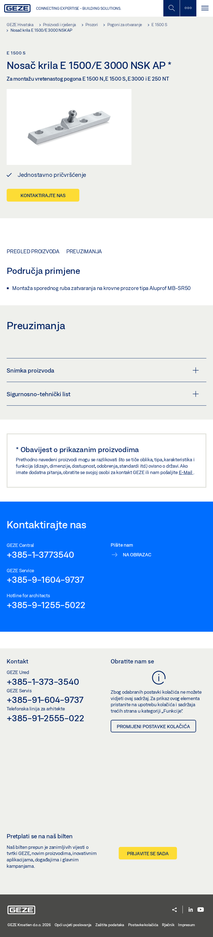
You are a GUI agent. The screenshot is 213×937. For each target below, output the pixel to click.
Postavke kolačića (143, 925)
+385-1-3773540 (40, 554)
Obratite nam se (132, 661)
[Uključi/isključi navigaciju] (204, 8)
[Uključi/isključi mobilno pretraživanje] (171, 8)
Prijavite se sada (148, 853)
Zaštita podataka (109, 925)
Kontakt (17, 661)
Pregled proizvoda (33, 251)
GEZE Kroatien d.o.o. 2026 (29, 925)
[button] (174, 910)
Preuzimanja (84, 251)
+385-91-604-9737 (45, 700)
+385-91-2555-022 (45, 718)
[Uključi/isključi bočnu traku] (188, 8)
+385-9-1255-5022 (46, 605)
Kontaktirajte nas (43, 195)
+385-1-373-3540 (43, 681)
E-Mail (186, 472)
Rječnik (168, 925)
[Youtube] (201, 910)
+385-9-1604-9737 (45, 579)
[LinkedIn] (191, 910)
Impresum (186, 925)
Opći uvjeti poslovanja (73, 925)
